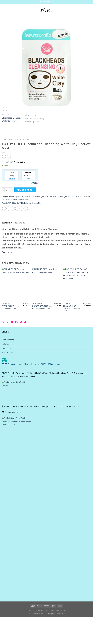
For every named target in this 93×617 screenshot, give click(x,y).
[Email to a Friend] (17, 209)
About (29, 610)
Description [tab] (7, 223)
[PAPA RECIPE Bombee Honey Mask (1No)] (16, 285)
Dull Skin (45, 197)
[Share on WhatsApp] (4, 209)
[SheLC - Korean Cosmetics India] (47, 11)
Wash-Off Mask (23, 199)
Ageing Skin (19, 197)
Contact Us (6, 349)
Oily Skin (61, 197)
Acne (12, 197)
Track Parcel (7, 352)
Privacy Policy (40, 610)
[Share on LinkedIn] (26, 209)
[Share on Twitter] (13, 209)
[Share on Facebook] (8, 209)
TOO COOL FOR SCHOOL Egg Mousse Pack (71, 308)
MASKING (53, 197)
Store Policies (8, 339)
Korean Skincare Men (33, 203)
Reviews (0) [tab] (20, 223)
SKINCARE (79, 197)
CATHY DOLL (24, 140)
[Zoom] (5, 109)
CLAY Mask (21, 203)
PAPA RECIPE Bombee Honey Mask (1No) (10, 307)
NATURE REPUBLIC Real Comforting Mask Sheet (42, 307)
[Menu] (3, 11)
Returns (5, 344)
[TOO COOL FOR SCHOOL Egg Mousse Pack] (77, 285)
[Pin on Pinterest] (21, 209)
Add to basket (25, 190)
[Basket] (90, 10)
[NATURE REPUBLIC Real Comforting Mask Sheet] (46, 285)
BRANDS (12, 140)
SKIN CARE (69, 197)
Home (4, 140)
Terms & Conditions (57, 610)
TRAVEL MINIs (11, 199)
